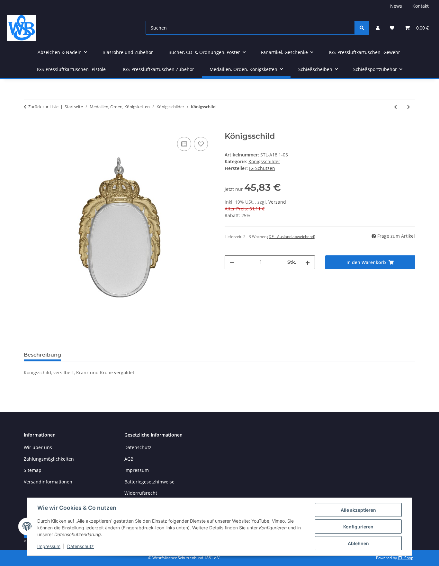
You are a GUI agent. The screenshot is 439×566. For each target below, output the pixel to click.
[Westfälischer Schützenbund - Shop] (21, 28)
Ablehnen (358, 543)
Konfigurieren (358, 526)
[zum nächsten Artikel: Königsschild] (408, 107)
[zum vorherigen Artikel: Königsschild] (395, 107)
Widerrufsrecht (140, 493)
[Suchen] (361, 28)
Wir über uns (38, 447)
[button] (378, 28)
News (396, 6)
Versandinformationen (48, 482)
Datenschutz (80, 546)
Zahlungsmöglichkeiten (49, 459)
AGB (128, 459)
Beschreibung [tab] (42, 355)
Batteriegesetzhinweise (149, 482)
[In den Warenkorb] (29, 128)
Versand (277, 202)
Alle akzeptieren (358, 510)
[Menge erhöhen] (307, 262)
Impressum (48, 546)
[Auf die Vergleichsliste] (184, 144)
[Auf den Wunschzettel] (201, 144)
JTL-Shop (405, 558)
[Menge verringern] (232, 262)
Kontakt (420, 6)
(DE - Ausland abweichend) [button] (291, 236)
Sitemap (32, 470)
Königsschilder (264, 161)
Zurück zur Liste (43, 107)
